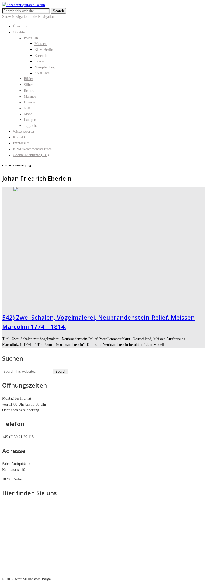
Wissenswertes (23, 132)
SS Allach (42, 73)
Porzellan (31, 38)
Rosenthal (41, 56)
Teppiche (30, 126)
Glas (27, 108)
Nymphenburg (45, 67)
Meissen (40, 44)
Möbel (28, 114)
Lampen (30, 120)
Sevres (39, 61)
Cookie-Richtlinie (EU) (31, 155)
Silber (28, 85)
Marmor (30, 97)
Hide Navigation (42, 17)
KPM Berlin (43, 50)
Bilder (28, 79)
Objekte (19, 32)
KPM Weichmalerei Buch (32, 149)
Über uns (20, 26)
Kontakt (19, 137)
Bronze (29, 91)
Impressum (21, 143)
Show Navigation (15, 17)
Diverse (29, 102)
